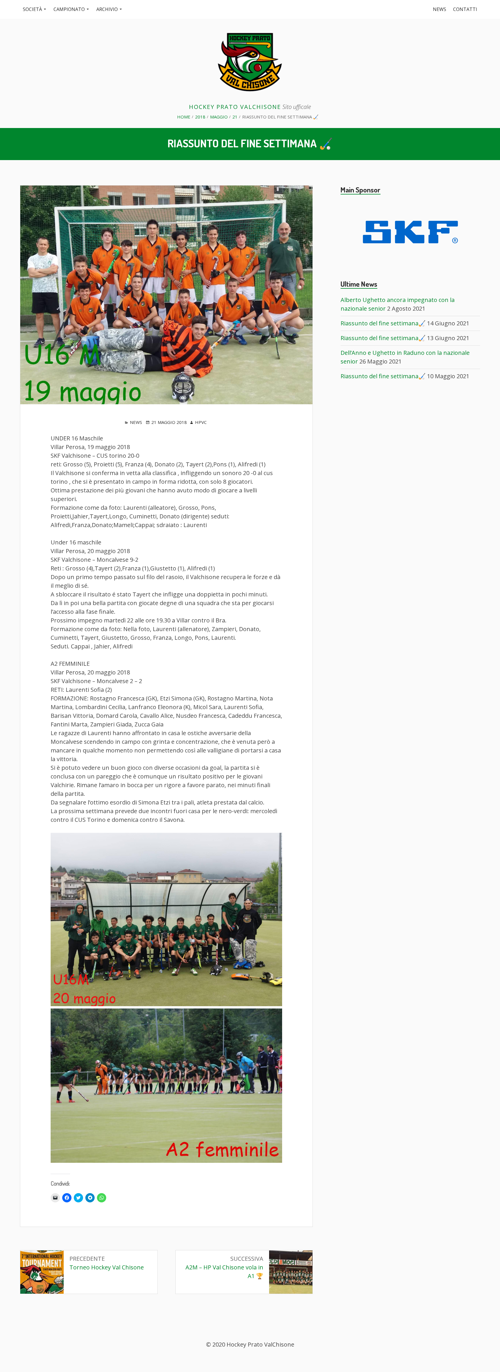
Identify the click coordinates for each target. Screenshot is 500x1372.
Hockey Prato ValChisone (235, 107)
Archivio (107, 9)
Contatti (465, 9)
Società (32, 9)
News (439, 9)
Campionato (69, 9)
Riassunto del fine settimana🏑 (383, 323)
